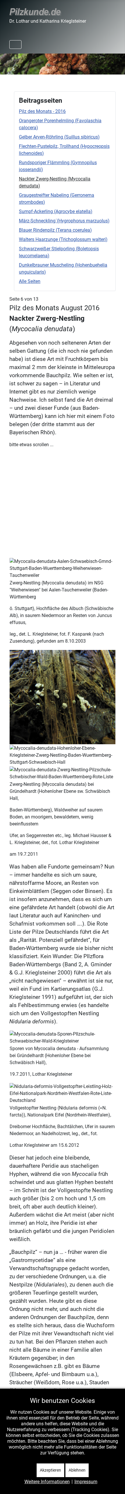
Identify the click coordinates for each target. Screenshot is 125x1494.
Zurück (7, 63)
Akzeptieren (50, 1470)
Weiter (117, 63)
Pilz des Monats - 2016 (42, 111)
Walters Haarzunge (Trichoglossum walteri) (63, 239)
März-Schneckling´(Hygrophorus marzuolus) (64, 221)
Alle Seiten (29, 281)
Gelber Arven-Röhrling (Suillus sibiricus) (59, 137)
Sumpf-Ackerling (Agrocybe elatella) (55, 211)
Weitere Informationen (47, 1481)
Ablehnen (77, 1470)
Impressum (85, 1481)
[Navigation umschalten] (15, 44)
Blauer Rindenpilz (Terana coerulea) (55, 230)
